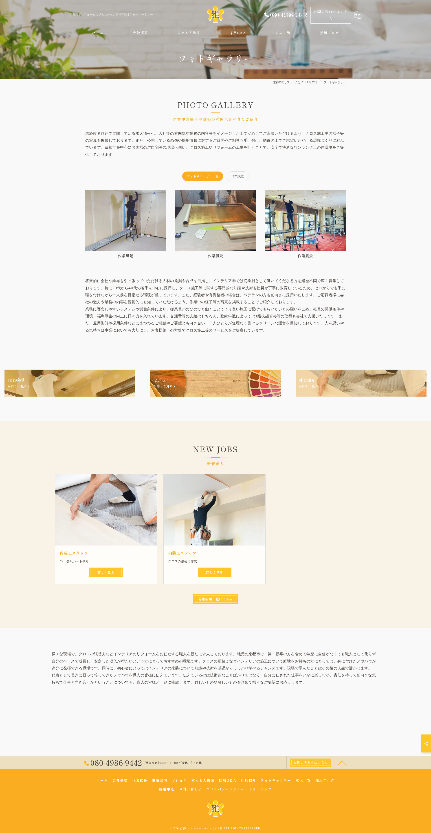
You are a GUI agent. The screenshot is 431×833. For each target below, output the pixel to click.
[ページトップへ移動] (342, 762)
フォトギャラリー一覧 (203, 176)
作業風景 (237, 176)
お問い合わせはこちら (330, 15)
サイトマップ (260, 789)
